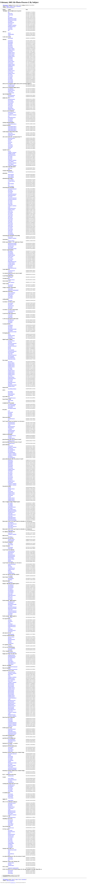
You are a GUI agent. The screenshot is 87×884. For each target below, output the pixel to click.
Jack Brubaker (10, 253)
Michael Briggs (11, 427)
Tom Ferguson (10, 586)
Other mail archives (10, 7)
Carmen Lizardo (11, 86)
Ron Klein (10, 413)
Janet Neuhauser (11, 431)
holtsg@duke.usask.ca (12, 123)
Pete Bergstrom (11, 319)
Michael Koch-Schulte (12, 18)
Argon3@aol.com (11, 270)
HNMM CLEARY (11, 153)
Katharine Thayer (11, 49)
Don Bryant (10, 119)
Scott (9, 851)
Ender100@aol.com (12, 112)
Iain (8, 12)
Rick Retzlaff (10, 284)
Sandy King (10, 13)
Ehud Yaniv (10, 158)
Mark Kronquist (11, 634)
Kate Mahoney (11, 584)
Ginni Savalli (10, 14)
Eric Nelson (10, 543)
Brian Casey (10, 593)
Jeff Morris (10, 579)
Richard (9, 560)
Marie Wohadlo (11, 174)
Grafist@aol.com (11, 569)
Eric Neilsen (10, 391)
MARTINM (10, 40)
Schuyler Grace (11, 245)
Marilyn (9, 565)
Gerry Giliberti (10, 161)
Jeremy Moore (10, 661)
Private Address (11, 101)
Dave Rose (10, 658)
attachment (19, 6)
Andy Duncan (10, 747)
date (14, 6)
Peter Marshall (10, 88)
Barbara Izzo (10, 553)
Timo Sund (10, 139)
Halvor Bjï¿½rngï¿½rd (12, 523)
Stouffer (9, 754)
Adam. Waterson (11, 282)
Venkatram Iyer (11, 782)
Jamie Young (10, 312)
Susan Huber (10, 288)
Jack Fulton (10, 106)
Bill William (10, 251)
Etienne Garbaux (11, 48)
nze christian (10, 296)
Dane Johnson (10, 592)
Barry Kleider (10, 247)
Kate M (9, 140)
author (11, 6)
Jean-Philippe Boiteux (12, 388)
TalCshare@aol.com (12, 435)
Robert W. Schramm (12, 765)
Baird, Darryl (10, 91)
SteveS (9, 32)
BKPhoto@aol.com (11, 700)
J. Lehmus (10, 429)
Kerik (9, 206)
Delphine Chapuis (11, 109)
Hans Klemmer (11, 578)
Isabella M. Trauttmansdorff (13, 290)
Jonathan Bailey (11, 34)
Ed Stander (10, 368)
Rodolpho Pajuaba (11, 255)
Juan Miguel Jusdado (12, 404)
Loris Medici (10, 325)
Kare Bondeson (11, 234)
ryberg (9, 35)
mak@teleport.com (11, 671)
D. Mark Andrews (11, 181)
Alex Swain (10, 144)
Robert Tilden (10, 400)
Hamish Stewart (11, 22)
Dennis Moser (10, 800)
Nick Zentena (10, 303)
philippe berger (11, 293)
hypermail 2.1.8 (12, 882)
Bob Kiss (9, 638)
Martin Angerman (11, 393)
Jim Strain (10, 436)
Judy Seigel (10, 23)
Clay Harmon (10, 113)
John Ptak (10, 619)
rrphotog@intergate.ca (12, 697)
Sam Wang (10, 342)
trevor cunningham (11, 292)
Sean (9, 169)
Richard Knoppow (11, 95)
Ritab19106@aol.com (12, 261)
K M (9, 410)
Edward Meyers (11, 96)
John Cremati (10, 81)
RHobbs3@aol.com (11, 26)
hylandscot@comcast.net (12, 666)
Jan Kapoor (10, 168)
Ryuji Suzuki (10, 38)
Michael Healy (10, 108)
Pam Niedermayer (11, 357)
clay (9, 116)
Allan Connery (11, 749)
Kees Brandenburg (11, 449)
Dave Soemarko (11, 344)
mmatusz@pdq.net (11, 134)
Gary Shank (10, 575)
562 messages (5, 5)
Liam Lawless (10, 256)
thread (7, 6)
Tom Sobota (10, 613)
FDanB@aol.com (11, 84)
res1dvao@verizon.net (12, 188)
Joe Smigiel (10, 17)
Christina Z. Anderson (12, 25)
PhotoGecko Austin (11, 358)
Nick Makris (10, 742)
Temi (9, 401)
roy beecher (10, 316)
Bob (9, 773)
